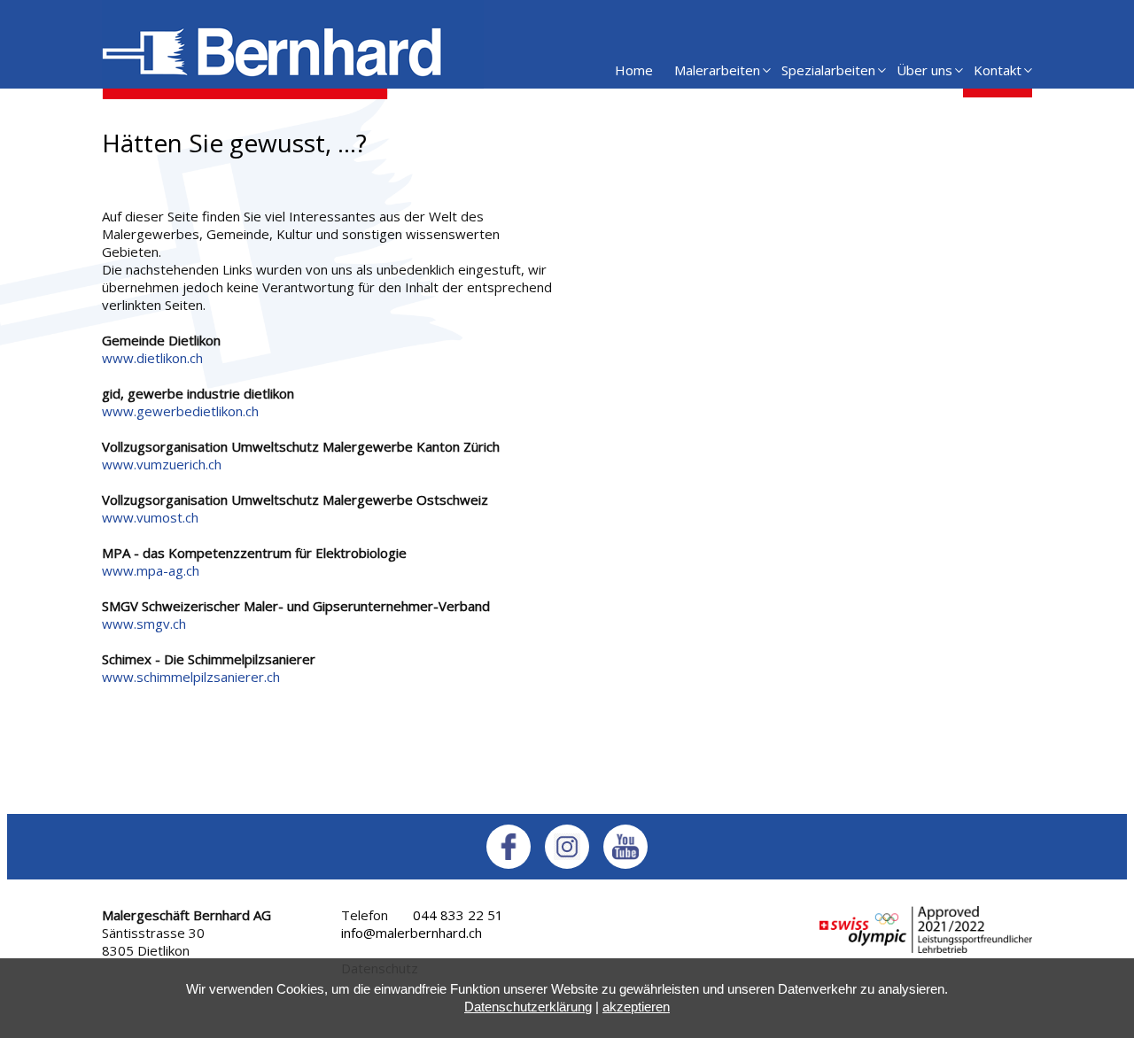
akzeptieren (636, 1006)
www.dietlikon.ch (152, 358)
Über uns (924, 70)
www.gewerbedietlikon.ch (180, 411)
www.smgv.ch (144, 623)
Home (634, 70)
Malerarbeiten (717, 70)
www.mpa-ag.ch (150, 570)
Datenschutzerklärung (528, 1006)
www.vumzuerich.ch (161, 464)
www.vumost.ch (150, 517)
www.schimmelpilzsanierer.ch (191, 677)
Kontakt (997, 70)
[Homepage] (293, 94)
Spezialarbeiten (828, 70)
